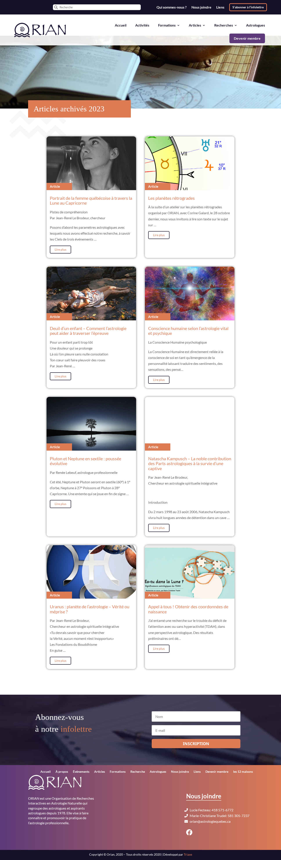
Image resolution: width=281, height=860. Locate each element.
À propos (62, 771)
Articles (195, 25)
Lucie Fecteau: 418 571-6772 (211, 810)
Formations (167, 25)
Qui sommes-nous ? (172, 7)
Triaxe (188, 854)
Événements (81, 771)
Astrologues (255, 25)
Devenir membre (247, 38)
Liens (220, 7)
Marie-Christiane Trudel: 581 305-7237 (219, 816)
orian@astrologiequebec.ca (210, 821)
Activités (142, 25)
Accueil (120, 25)
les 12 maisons (243, 771)
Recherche (137, 771)
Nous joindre (201, 7)
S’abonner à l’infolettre (248, 7)
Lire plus (60, 249)
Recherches (223, 25)
